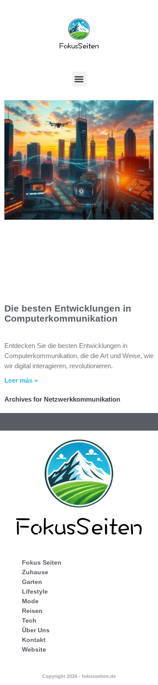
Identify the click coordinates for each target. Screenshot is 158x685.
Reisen (32, 610)
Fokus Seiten (41, 562)
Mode (30, 601)
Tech (29, 620)
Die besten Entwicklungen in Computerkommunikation (67, 313)
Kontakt (34, 639)
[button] (79, 79)
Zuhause (35, 572)
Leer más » (21, 380)
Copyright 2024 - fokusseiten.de (79, 676)
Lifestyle (35, 591)
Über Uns (36, 630)
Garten (32, 581)
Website (34, 649)
